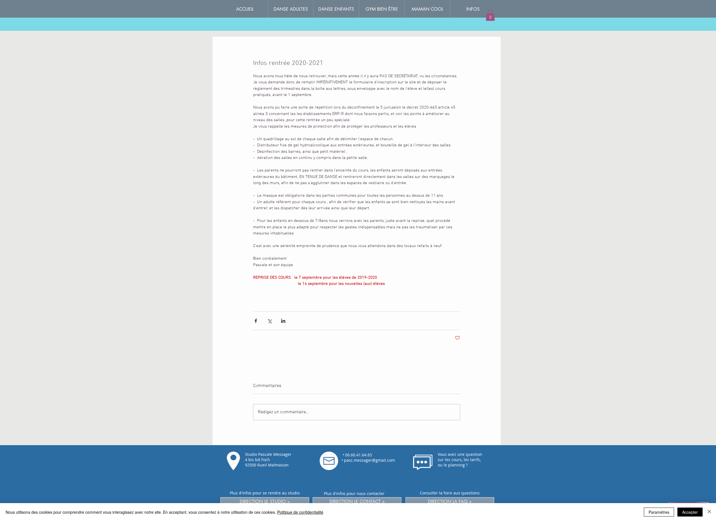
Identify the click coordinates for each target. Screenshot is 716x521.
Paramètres (659, 512)
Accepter (690, 512)
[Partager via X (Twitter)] (269, 320)
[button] (473, 9)
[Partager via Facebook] (255, 320)
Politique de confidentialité (300, 512)
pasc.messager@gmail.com (369, 460)
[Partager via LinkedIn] (283, 320)
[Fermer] (709, 512)
